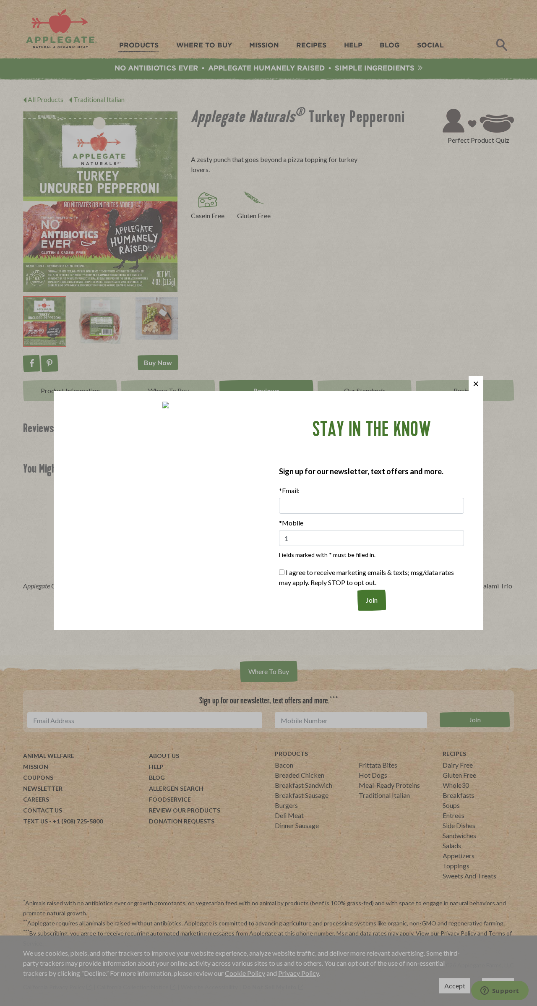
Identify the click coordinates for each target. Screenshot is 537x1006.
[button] (476, 383)
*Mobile (291, 523)
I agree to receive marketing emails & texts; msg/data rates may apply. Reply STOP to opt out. (366, 577)
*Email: (289, 490)
